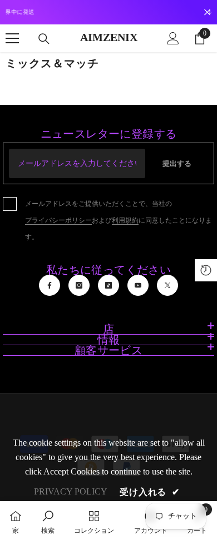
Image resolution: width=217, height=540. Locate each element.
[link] (48, 520)
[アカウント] (173, 38)
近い (207, 12)
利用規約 (125, 220)
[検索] (44, 39)
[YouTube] (138, 285)
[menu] (12, 38)
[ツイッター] (167, 285)
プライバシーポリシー (58, 220)
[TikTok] (108, 285)
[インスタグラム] (79, 285)
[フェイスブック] (49, 285)
